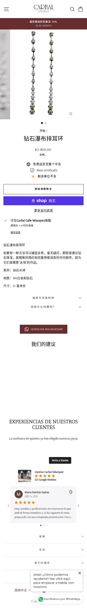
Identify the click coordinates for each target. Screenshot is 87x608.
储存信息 (15, 232)
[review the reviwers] (70, 492)
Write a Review (60, 460)
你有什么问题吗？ (43, 306)
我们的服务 (42, 562)
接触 (42, 536)
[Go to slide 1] (40, 525)
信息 (42, 549)
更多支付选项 (43, 210)
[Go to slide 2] (44, 525)
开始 (43, 130)
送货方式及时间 (44, 297)
